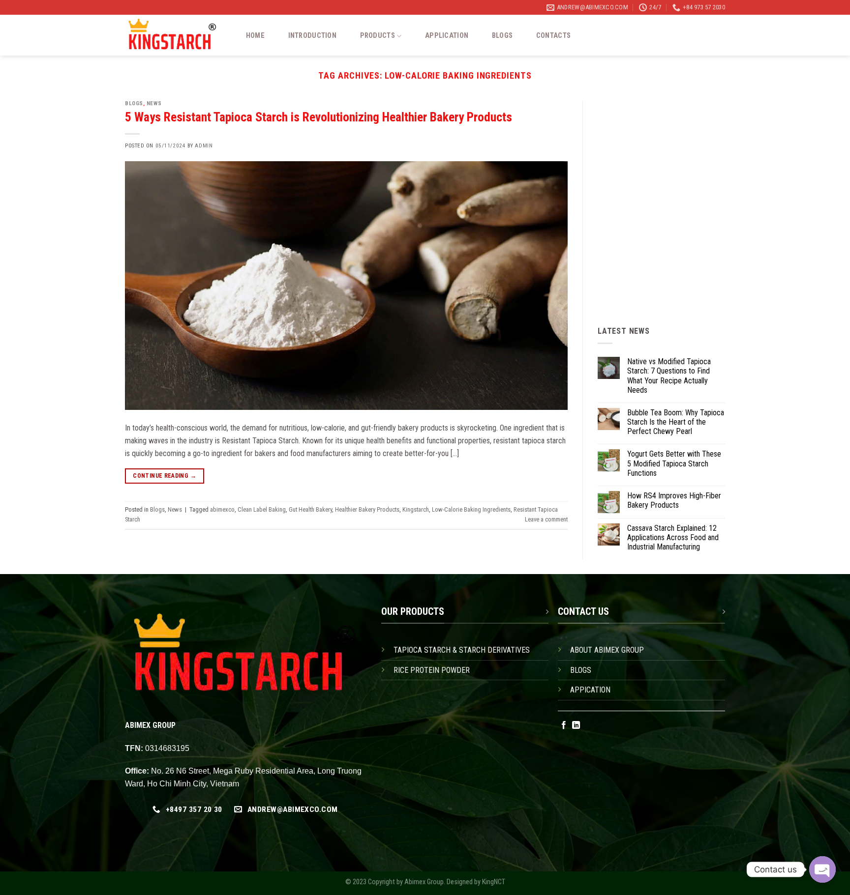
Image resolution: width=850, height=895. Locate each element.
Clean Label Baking (262, 509)
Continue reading (164, 475)
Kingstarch (415, 509)
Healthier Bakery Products (367, 509)
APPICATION (590, 689)
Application (446, 36)
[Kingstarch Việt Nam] (175, 35)
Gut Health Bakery (310, 509)
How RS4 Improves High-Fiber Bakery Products (674, 500)
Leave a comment (546, 519)
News (154, 103)
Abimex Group (424, 882)
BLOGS (580, 670)
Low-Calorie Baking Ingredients (471, 509)
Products (377, 35)
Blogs (502, 36)
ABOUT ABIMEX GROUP (607, 650)
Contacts (553, 36)
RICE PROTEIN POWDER (432, 670)
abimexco (222, 509)
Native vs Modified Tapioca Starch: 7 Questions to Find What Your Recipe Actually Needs (669, 376)
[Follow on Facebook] (564, 725)
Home (255, 36)
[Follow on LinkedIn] (576, 725)
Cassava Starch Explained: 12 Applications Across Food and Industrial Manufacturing (673, 537)
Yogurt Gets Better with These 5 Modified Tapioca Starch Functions (674, 463)
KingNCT (493, 882)
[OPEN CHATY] (822, 869)
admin (203, 146)
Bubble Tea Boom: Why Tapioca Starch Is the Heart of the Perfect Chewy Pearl (675, 422)
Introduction (312, 36)
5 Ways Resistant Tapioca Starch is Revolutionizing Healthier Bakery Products (318, 117)
